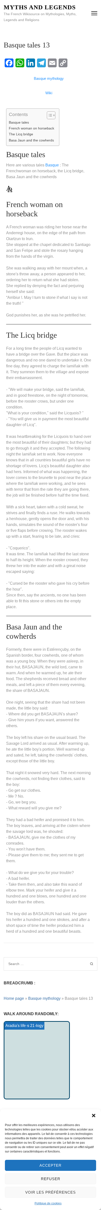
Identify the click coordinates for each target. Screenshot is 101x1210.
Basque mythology (44, 998)
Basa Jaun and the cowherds (31, 140)
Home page (14, 998)
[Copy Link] (63, 62)
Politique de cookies (48, 1203)
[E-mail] (52, 62)
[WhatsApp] (19, 62)
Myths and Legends (40, 7)
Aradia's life (15, 1026)
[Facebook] (9, 62)
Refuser (50, 1179)
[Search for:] (40, 964)
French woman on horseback (31, 128)
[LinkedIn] (30, 62)
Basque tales (19, 122)
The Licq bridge (21, 134)
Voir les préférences (50, 1192)
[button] (93, 1115)
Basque (52, 165)
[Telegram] (41, 62)
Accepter (50, 1165)
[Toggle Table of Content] (48, 115)
